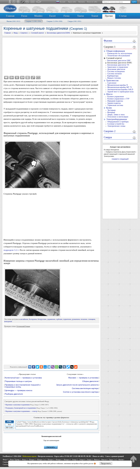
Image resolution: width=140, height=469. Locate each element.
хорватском (67, 319)
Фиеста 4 (104, 460)
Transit (94, 15)
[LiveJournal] (60, 367)
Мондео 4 (67, 460)
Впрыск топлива (114, 78)
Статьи (123, 15)
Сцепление (111, 83)
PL (85, 456)
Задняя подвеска (114, 103)
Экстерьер (111, 110)
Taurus (80, 15)
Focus (24, 15)
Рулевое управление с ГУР (118, 99)
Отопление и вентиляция (117, 117)
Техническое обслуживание (118, 56)
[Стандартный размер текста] (17, 77)
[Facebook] (33, 367)
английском (24, 319)
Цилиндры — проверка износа (18, 390)
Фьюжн (13, 21)
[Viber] (52, 367)
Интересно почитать (45, 456)
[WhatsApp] (56, 367)
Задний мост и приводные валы (120, 92)
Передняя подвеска (115, 101)
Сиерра (74, 21)
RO (82, 456)
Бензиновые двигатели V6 (118, 65)
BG (68, 456)
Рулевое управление (115, 97)
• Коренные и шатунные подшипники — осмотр (33, 411)
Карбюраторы (112, 76)
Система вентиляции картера (85, 388)
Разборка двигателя (14, 394)
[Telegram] (49, 367)
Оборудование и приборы (118, 122)
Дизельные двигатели (116, 69)
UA (74, 456)
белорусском (42, 319)
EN (66, 456)
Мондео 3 (59, 460)
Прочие (109, 15)
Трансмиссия (112, 80)
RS (76, 456)
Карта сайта (72, 2)
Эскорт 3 (75, 460)
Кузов (109, 108)
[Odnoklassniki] (41, 367)
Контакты (81, 2)
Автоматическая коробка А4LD (120, 89)
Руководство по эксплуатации (119, 53)
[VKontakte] (29, 367)
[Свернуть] (134, 47)
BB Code (9, 428)
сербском (59, 319)
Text (9, 425)
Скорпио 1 (33, 21)
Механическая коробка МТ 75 (119, 87)
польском (84, 319)
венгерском (8, 321)
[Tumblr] (64, 367)
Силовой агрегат (114, 58)
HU (90, 456)
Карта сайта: (59, 456)
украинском (51, 319)
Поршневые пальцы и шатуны (18, 381)
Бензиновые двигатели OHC (119, 61)
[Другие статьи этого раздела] (28, 77)
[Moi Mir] (45, 367)
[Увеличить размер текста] (22, 77)
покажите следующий (120, 159)
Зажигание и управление (117, 67)
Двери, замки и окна (116, 115)
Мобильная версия (29, 456)
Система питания (114, 74)
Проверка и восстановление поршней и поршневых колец (22, 386)
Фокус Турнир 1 (15, 460)
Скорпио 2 (54, 21)
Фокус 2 (25, 460)
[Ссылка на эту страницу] (33, 77)
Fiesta (66, 15)
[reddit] (75, 367)
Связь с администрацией (114, 456)
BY (71, 456)
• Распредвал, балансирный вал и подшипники (31, 408)
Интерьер (111, 112)
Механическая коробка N (117, 85)
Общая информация (115, 51)
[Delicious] (68, 367)
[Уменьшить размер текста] (12, 77)
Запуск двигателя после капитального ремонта (77, 385)
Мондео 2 (51, 460)
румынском (76, 319)
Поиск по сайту (92, 2)
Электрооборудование (116, 119)
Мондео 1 (32, 460)
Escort (52, 15)
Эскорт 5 (90, 460)
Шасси (109, 94)
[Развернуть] (134, 41)
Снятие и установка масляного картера (80, 392)
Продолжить (106, 463)
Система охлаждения (116, 71)
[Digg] (72, 367)
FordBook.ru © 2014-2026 (12, 456)
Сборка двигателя (90, 381)
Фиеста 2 (97, 460)
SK (87, 456)
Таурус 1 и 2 (113, 460)
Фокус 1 (5, 460)
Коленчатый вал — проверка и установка (23, 378)
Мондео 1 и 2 (41, 460)
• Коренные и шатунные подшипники (27, 405)
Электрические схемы (116, 126)
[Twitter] (37, 367)
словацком (91, 319)
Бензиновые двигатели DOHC (119, 63)
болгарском (33, 319)
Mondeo (38, 15)
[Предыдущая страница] (6, 77)
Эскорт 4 (82, 460)
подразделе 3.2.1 (11, 250)
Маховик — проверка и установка (83, 378)
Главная (10, 15)
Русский (62, 2)
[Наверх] (133, 459)
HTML (9, 422)
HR (79, 456)
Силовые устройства (115, 124)
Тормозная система (115, 105)
